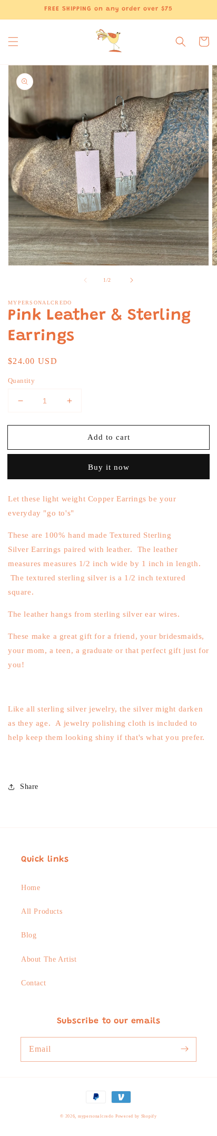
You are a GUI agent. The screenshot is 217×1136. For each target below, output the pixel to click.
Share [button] (29, 787)
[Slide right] (131, 280)
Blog (28, 935)
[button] (13, 41)
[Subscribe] (184, 1049)
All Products (41, 911)
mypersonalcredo (96, 1116)
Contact (33, 983)
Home (30, 888)
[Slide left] (85, 280)
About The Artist (49, 959)
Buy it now (109, 467)
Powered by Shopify (136, 1116)
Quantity (21, 380)
